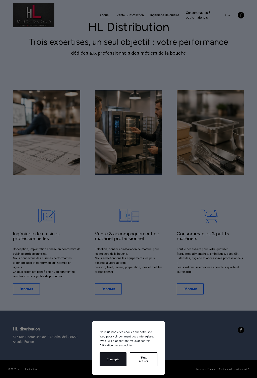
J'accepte (113, 359)
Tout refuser (143, 359)
